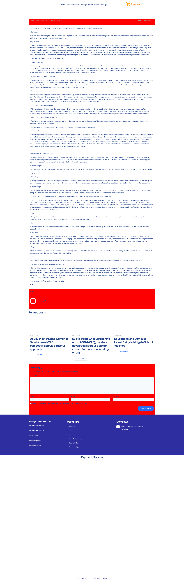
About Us (69, 5)
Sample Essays (101, 5)
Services (76, 5)
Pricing (83, 5)
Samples (72, 435)
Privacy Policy (74, 447)
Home (63, 5)
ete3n (43, 20)
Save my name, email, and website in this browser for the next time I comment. (60, 403)
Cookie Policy (74, 443)
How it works (91, 5)
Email (73, 396)
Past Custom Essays (76, 439)
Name (32, 396)
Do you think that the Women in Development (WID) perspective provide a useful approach (49, 344)
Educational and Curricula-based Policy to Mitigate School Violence (133, 342)
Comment (34, 375)
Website (116, 396)
